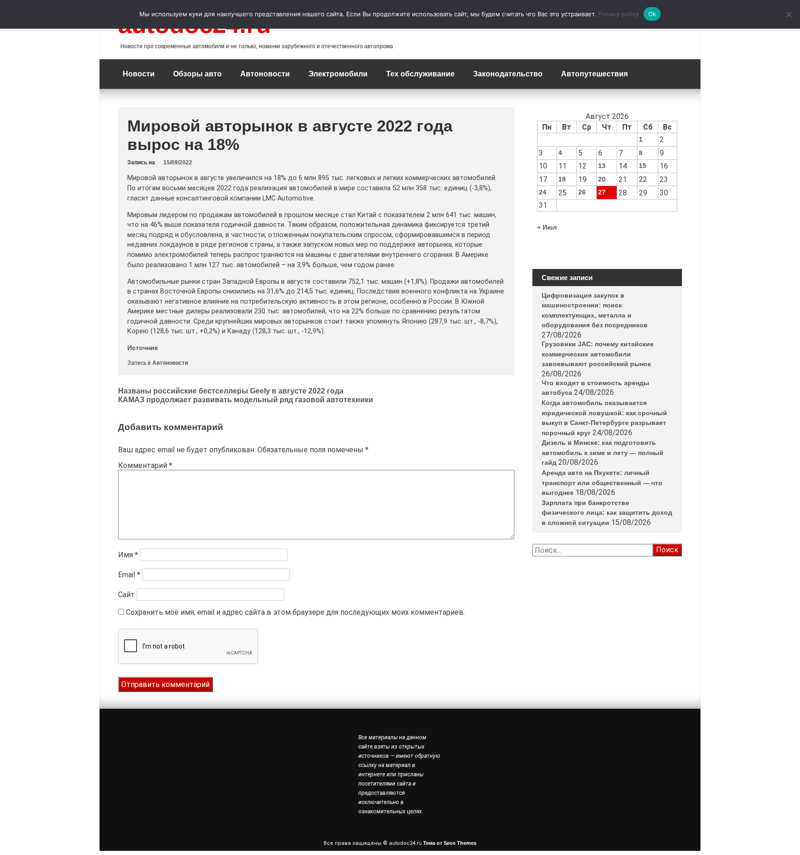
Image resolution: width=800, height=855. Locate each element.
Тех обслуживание (420, 74)
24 (542, 192)
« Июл (547, 227)
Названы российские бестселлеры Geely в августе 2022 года (231, 391)
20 (602, 179)
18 (562, 179)
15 (642, 165)
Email (129, 574)
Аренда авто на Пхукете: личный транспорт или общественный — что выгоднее (602, 482)
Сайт (126, 594)
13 (602, 165)
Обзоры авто (197, 74)
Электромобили (338, 74)
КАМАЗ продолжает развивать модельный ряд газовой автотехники (245, 400)
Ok (652, 14)
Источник (142, 347)
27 (602, 192)
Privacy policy (618, 14)
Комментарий (145, 465)
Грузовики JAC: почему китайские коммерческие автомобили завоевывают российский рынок (598, 354)
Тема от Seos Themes (449, 843)
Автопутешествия (594, 74)
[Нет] (788, 14)
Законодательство (508, 74)
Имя (128, 554)
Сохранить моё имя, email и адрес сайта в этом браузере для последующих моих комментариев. (295, 612)
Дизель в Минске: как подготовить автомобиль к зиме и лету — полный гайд (602, 452)
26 (582, 192)
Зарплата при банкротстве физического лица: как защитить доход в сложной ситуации (607, 512)
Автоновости (265, 74)
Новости (139, 74)
